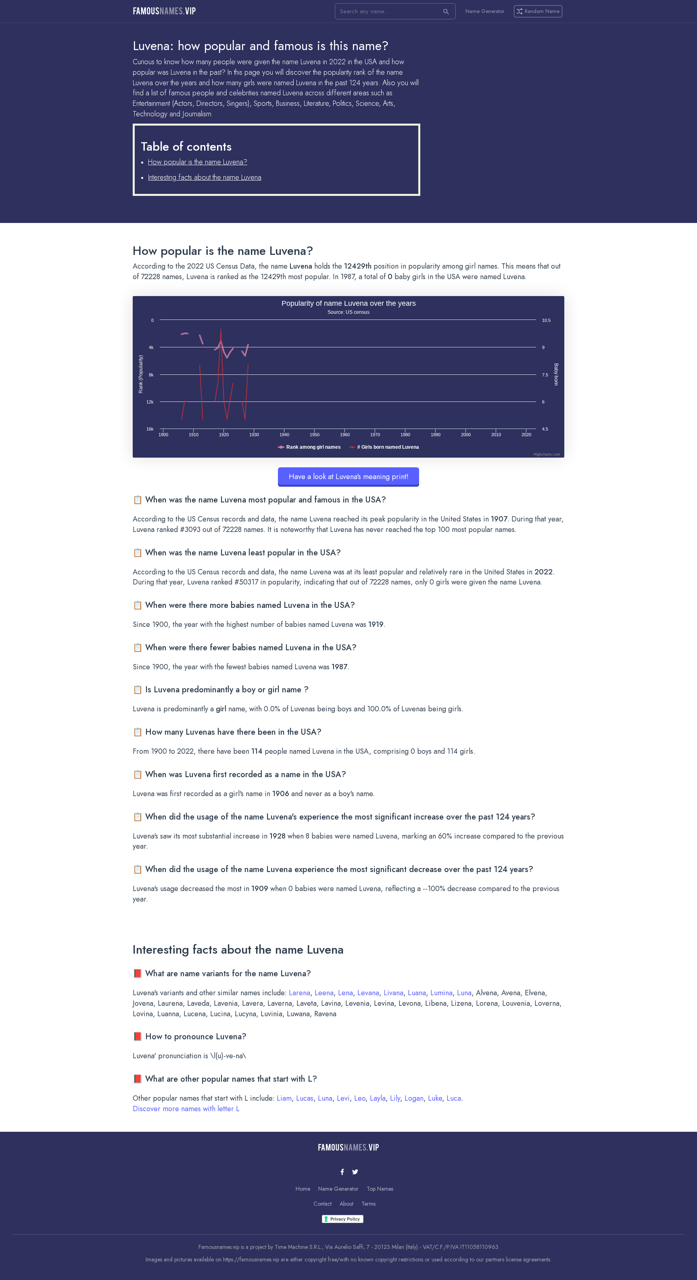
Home (303, 1189)
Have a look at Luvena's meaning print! (349, 476)
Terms (368, 1204)
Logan (414, 1098)
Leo (359, 1098)
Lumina (441, 993)
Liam (284, 1098)
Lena (345, 993)
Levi (343, 1098)
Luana (417, 993)
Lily (395, 1098)
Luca (454, 1098)
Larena (299, 993)
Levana (368, 993)
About (346, 1204)
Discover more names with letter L (186, 1108)
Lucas (304, 1098)
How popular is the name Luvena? (197, 162)
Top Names (380, 1189)
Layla (378, 1098)
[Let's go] (446, 11)
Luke (435, 1098)
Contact (322, 1204)
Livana (393, 993)
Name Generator (484, 11)
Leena (324, 993)
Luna (464, 993)
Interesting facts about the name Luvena (204, 177)
